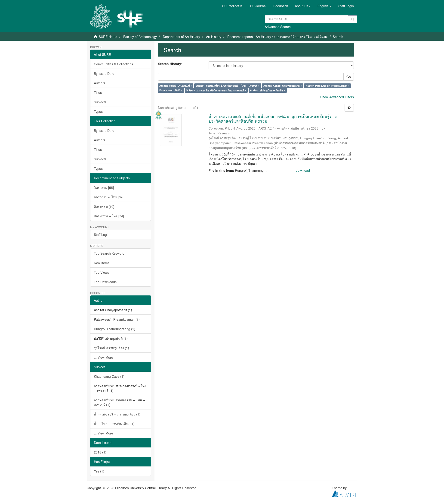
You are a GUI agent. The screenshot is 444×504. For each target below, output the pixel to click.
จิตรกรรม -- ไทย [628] (109, 197)
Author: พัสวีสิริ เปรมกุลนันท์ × (175, 85)
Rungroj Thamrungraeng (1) (114, 328)
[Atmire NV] (344, 493)
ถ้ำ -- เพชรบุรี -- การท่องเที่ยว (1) (117, 414)
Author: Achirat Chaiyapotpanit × (282, 85)
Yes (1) (99, 471)
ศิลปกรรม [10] (104, 206)
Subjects (100, 102)
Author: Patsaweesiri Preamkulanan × (327, 85)
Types (98, 111)
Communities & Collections (113, 64)
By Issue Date (104, 73)
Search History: (170, 63)
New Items (101, 262)
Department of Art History (181, 36)
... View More (103, 357)
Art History (213, 36)
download (303, 170)
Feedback (280, 5)
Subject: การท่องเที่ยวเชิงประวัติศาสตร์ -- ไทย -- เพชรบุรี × (227, 85)
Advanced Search (278, 26)
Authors (99, 83)
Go (348, 76)
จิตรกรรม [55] (104, 187)
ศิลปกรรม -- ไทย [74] (109, 216)
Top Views (101, 272)
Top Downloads (105, 281)
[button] (302, 6)
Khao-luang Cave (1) (109, 376)
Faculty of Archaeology (140, 36)
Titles (98, 92)
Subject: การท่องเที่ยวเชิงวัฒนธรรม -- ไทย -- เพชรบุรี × (216, 90)
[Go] (352, 19)
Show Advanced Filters (337, 97)
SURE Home (108, 36)
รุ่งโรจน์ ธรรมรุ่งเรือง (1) (111, 348)
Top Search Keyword (109, 253)
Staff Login (101, 234)
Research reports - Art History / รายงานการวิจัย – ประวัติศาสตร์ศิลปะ (277, 36)
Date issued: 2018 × (170, 90)
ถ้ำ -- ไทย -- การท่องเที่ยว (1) (114, 423)
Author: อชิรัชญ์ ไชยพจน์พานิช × (267, 90)
